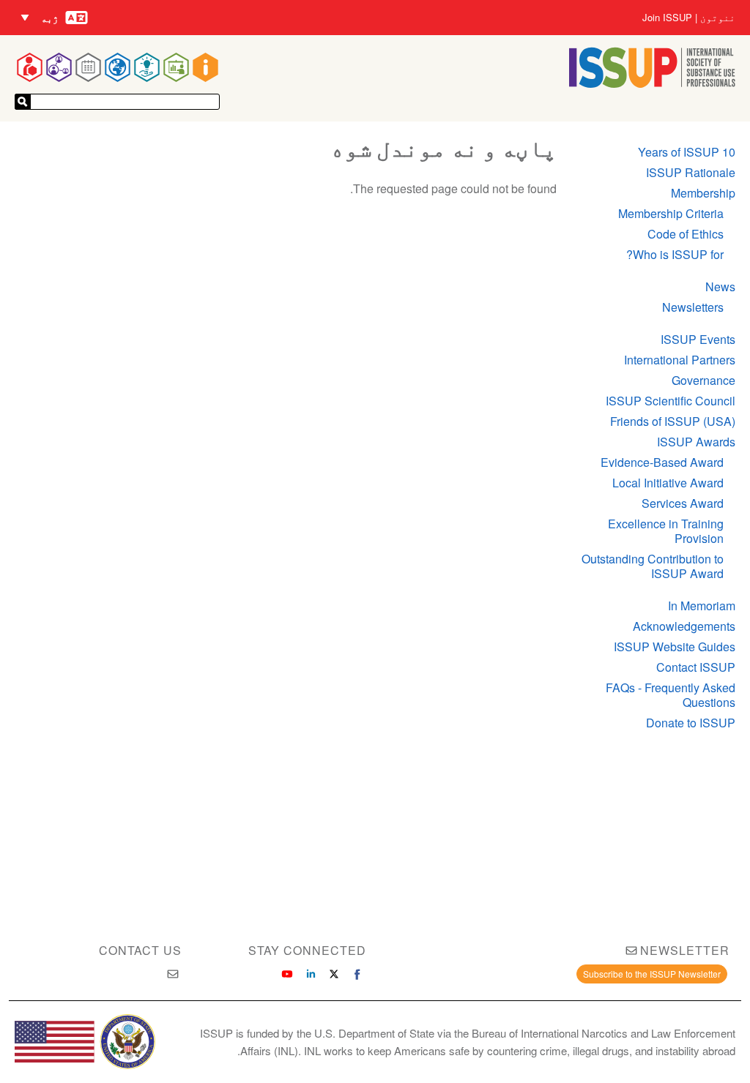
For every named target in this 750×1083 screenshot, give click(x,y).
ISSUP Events (698, 339)
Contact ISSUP (695, 667)
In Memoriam (701, 605)
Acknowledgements (684, 626)
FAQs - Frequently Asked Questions (670, 695)
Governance (703, 380)
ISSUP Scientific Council (670, 400)
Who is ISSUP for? (675, 254)
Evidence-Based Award (662, 462)
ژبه (50, 18)
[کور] (652, 83)
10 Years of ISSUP (686, 151)
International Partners (679, 359)
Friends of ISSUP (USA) (672, 421)
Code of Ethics (685, 233)
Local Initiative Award (668, 482)
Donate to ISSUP (690, 722)
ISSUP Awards (696, 441)
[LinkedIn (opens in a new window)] (310, 974)
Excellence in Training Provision (666, 531)
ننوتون (717, 17)
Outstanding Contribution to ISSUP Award (653, 566)
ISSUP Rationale (690, 172)
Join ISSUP (667, 17)
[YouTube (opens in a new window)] (287, 974)
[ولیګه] (23, 102)
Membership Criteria (671, 213)
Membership (703, 192)
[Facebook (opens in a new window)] (357, 974)
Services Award (683, 503)
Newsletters (693, 307)
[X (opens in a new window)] (334, 974)
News (720, 286)
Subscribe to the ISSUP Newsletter (652, 973)
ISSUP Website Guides (674, 646)
